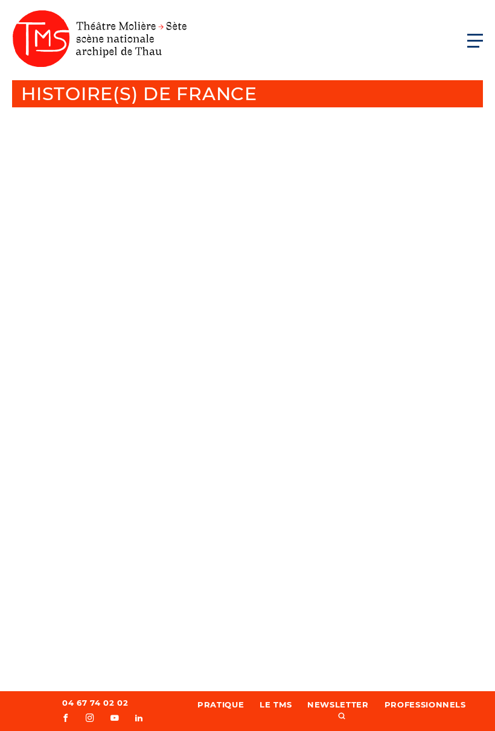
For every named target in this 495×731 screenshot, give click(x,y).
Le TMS (276, 704)
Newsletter (338, 704)
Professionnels (425, 704)
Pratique (220, 704)
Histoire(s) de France (139, 94)
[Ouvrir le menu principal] (475, 40)
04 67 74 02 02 (95, 702)
